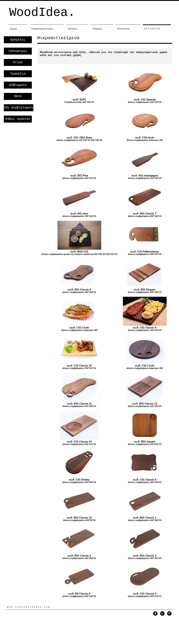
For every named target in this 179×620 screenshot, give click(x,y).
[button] (18, 39)
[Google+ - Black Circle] (162, 613)
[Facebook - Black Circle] (155, 613)
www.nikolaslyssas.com (28, 607)
